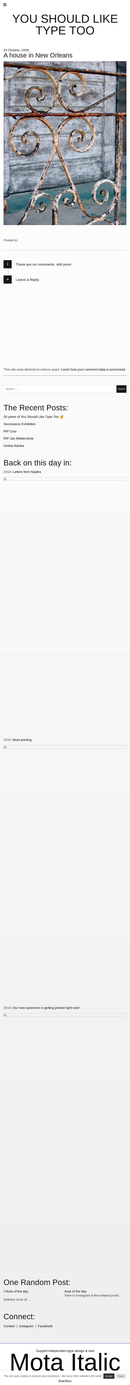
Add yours (63, 264)
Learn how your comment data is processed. (93, 369)
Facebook (45, 1326)
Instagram (26, 1326)
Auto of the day (75, 1291)
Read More (65, 1380)
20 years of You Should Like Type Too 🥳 (34, 417)
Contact (9, 1326)
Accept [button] (108, 1376)
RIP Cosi (10, 431)
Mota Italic (65, 1362)
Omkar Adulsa (14, 445)
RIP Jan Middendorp (19, 438)
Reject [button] (121, 1376)
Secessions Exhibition (20, 424)
